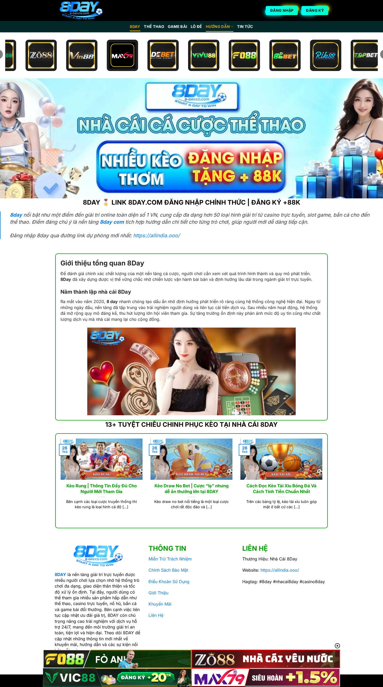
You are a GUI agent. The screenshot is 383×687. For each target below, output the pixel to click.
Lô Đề (196, 26)
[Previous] (59, 480)
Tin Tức (245, 26)
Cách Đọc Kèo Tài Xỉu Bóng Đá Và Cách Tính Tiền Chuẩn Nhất (281, 488)
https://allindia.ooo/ (156, 235)
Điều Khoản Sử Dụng (169, 581)
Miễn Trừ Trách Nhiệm (170, 558)
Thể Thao (154, 26)
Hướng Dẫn (218, 26)
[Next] (324, 480)
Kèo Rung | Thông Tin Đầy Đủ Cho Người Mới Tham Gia (101, 488)
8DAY (135, 26)
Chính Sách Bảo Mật (168, 570)
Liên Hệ (156, 615)
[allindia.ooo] (81, 10)
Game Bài (177, 26)
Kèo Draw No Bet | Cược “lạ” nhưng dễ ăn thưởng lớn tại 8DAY (191, 488)
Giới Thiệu (158, 592)
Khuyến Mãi (160, 604)
